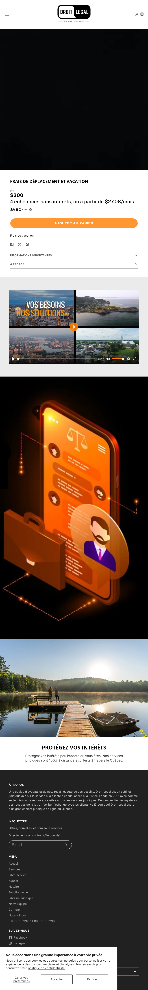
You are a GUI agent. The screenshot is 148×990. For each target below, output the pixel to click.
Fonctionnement (20, 892)
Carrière (14, 909)
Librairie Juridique (21, 898)
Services (14, 869)
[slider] (56, 359)
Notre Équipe (18, 904)
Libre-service (18, 875)
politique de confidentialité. (46, 968)
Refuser (92, 979)
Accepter (57, 979)
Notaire (14, 886)
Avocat (13, 881)
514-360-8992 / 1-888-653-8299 (32, 921)
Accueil (14, 863)
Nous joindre (17, 915)
